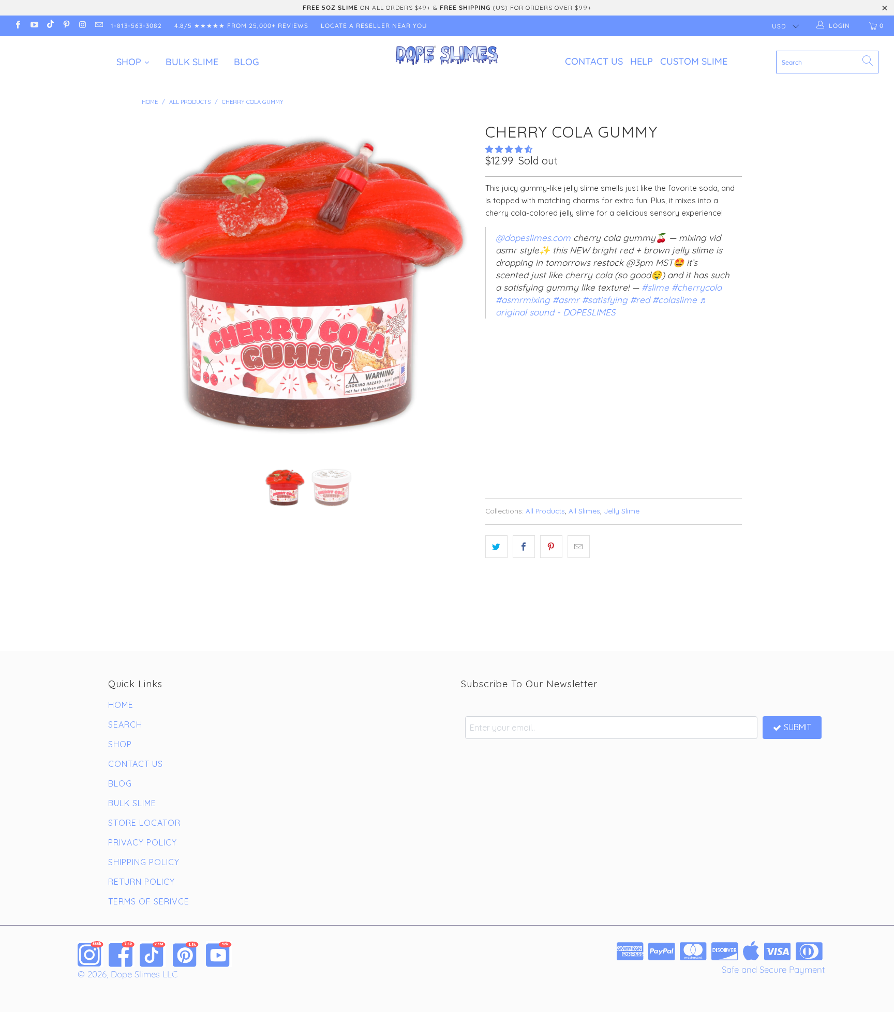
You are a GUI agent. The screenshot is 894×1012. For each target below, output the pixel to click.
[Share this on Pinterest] (551, 546)
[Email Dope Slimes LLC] (98, 25)
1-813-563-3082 (136, 25)
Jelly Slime (621, 510)
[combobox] (827, 62)
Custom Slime (693, 61)
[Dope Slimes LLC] (447, 55)
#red (640, 299)
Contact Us (594, 61)
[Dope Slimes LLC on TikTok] (50, 25)
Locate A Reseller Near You (374, 25)
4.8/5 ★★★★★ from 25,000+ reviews (241, 25)
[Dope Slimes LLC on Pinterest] (66, 25)
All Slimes (584, 510)
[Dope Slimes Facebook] (122, 954)
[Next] (457, 284)
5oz (497, 356)
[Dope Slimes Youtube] (219, 954)
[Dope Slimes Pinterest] (186, 954)
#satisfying (605, 299)
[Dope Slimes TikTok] (153, 954)
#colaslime (674, 299)
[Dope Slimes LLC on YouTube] (33, 25)
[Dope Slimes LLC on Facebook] (17, 25)
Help (641, 61)
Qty (492, 385)
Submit (797, 727)
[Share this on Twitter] (496, 546)
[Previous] (159, 284)
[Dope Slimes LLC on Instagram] (82, 25)
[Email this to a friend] (579, 546)
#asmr (566, 299)
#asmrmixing (523, 299)
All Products (545, 510)
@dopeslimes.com (533, 237)
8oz (525, 356)
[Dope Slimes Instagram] (90, 954)
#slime (655, 287)
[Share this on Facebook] (524, 546)
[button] (508, 149)
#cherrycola (697, 287)
